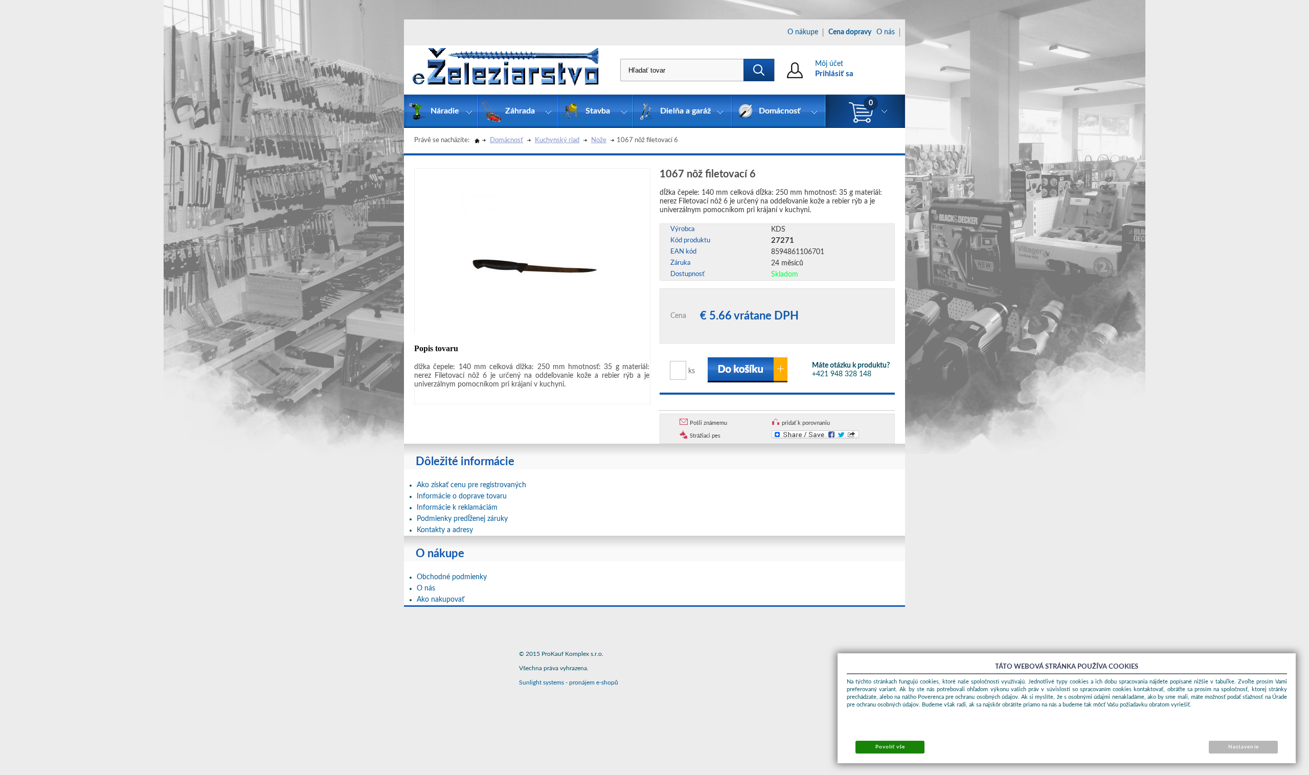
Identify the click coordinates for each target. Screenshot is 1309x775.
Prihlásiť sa (834, 74)
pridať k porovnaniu (806, 423)
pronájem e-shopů (593, 682)
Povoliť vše (890, 746)
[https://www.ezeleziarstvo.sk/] (506, 70)
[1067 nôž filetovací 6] (535, 256)
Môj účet (829, 63)
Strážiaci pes (705, 436)
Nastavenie (1243, 746)
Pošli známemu (708, 423)
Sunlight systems (541, 682)
